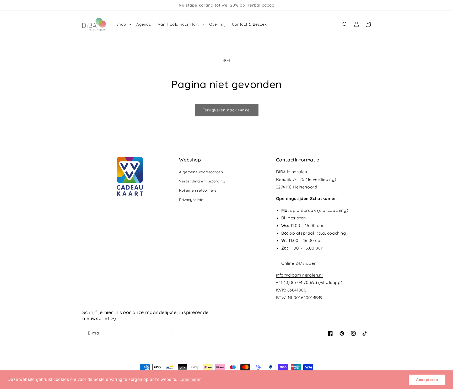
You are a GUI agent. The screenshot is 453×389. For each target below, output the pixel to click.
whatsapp (330, 282)
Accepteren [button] (427, 379)
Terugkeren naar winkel (227, 109)
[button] (123, 24)
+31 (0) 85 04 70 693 (296, 282)
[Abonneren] (170, 333)
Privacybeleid (191, 199)
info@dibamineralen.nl (299, 275)
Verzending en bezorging (202, 181)
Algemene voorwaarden (201, 172)
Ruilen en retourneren (199, 190)
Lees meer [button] (190, 379)
